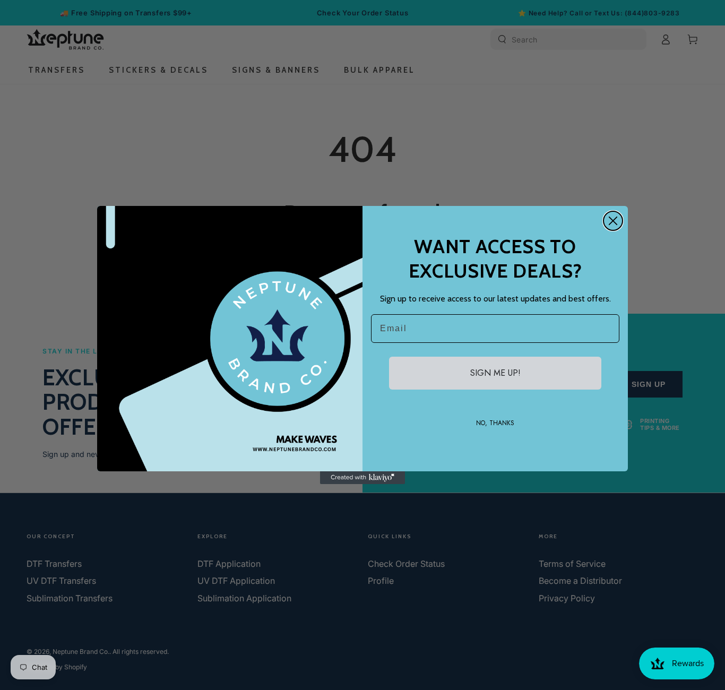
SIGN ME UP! (495, 373)
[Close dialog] (613, 220)
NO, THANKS (495, 423)
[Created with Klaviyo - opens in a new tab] (362, 477)
